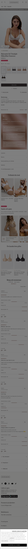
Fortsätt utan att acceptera (19, 531)
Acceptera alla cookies (14, 545)
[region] (14, 539)
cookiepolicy (12, 537)
